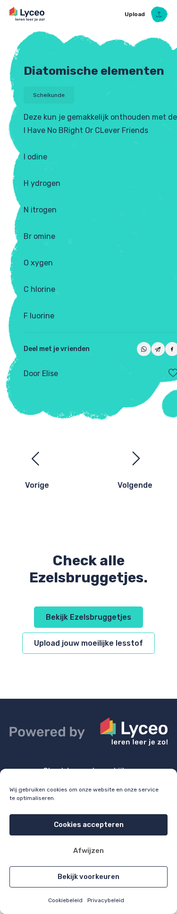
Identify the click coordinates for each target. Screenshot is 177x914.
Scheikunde (49, 95)
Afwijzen (88, 850)
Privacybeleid (105, 900)
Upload (135, 14)
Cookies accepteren (89, 824)
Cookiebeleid (65, 900)
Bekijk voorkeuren (88, 876)
